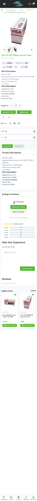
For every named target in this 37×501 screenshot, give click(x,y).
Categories (4, 499)
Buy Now (25, 112)
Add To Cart (9, 112)
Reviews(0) (19, 146)
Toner (21, 10)
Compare (26, 499)
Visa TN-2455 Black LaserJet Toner (26, 316)
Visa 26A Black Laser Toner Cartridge (9, 316)
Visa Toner (30, 10)
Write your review (18, 207)
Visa (26, 67)
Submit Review (27, 269)
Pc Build (18, 499)
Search (11, 499)
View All (33, 291)
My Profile (33, 499)
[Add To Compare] (9, 117)
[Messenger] (14, 123)
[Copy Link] (18, 123)
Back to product (18, 212)
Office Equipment (11, 10)
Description (7, 146)
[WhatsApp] (10, 123)
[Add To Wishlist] (3, 117)
